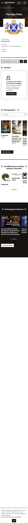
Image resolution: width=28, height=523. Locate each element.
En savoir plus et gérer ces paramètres (11, 517)
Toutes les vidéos (7, 245)
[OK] (14, 520)
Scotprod (4, 184)
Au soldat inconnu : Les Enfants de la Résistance (16, 139)
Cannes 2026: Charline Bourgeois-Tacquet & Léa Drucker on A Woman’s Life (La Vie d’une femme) (10, 231)
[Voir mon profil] (25, 2)
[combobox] (14, 114)
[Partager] (21, 61)
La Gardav (4, 135)
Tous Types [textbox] (6, 114)
